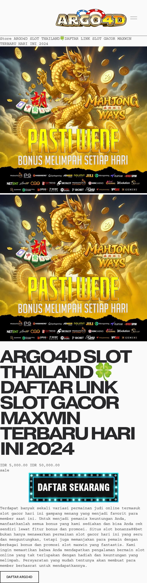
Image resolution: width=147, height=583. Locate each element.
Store (5, 38)
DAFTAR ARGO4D (19, 577)
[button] (19, 577)
